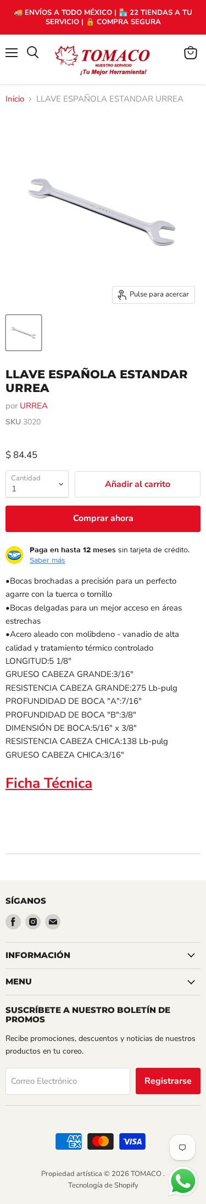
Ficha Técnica (48, 783)
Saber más (47, 560)
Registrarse (168, 1081)
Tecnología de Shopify (103, 1185)
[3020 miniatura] (23, 332)
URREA (34, 405)
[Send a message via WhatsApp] (183, 1181)
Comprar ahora (103, 518)
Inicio (14, 99)
